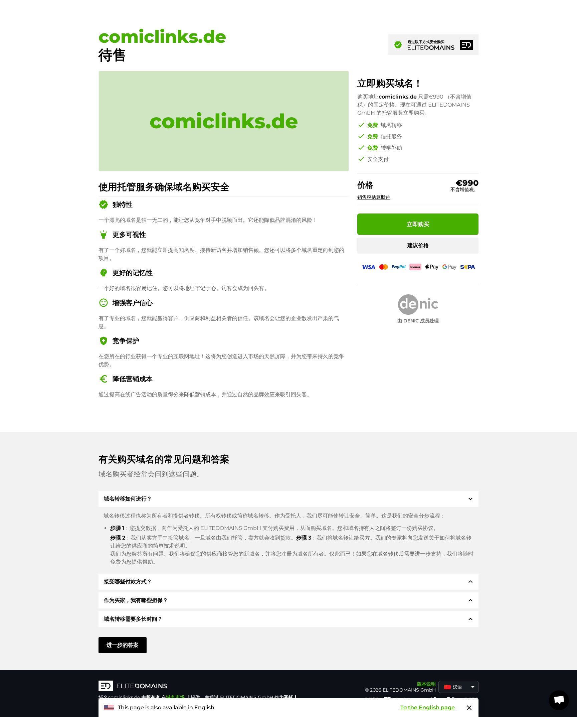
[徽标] (199, 687)
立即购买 (418, 224)
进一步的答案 (123, 645)
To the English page (427, 707)
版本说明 (426, 684)
